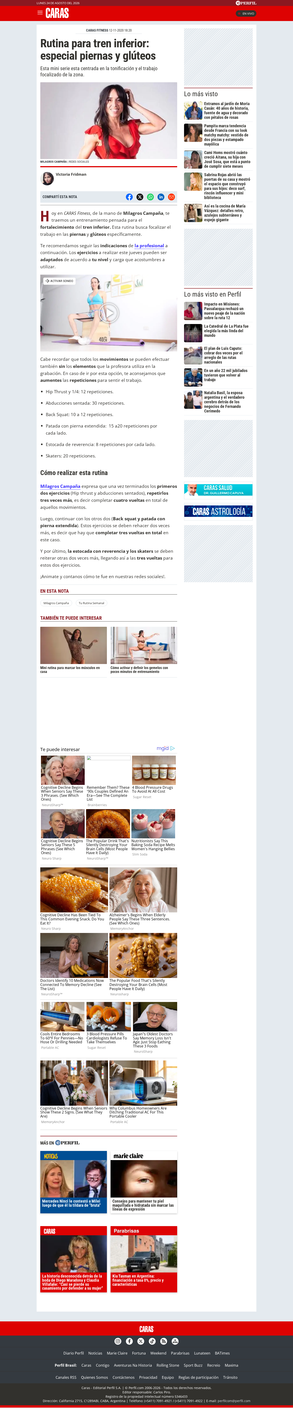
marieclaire (144, 1156)
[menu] (40, 13)
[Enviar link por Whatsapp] (150, 197)
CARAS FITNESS (97, 30)
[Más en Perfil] (67, 1143)
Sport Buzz (193, 1365)
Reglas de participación (199, 1377)
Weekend (158, 1353)
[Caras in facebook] (129, 1341)
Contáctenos (124, 1377)
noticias (73, 1156)
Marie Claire (117, 1353)
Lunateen (202, 1353)
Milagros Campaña (56, 603)
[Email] (171, 197)
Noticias (95, 1353)
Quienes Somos (94, 1377)
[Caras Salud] (218, 494)
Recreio (213, 1365)
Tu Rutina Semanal (91, 603)
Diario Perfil (73, 1353)
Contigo (102, 1365)
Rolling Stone (168, 1365)
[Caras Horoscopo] (218, 515)
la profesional (149, 245)
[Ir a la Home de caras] (57, 16)
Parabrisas (180, 1353)
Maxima (231, 1365)
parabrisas (144, 1231)
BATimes (222, 1353)
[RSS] (163, 1341)
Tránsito (230, 1377)
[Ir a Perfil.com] (246, 3)
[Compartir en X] (139, 197)
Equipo (168, 1377)
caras (73, 1231)
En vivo (248, 13)
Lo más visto (201, 94)
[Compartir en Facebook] (129, 197)
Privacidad (148, 1377)
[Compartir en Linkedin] (160, 197)
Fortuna (139, 1353)
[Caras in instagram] (117, 1341)
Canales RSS (66, 1377)
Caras (86, 1365)
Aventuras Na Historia (133, 1365)
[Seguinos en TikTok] (152, 1341)
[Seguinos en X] (140, 1341)
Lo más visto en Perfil (212, 294)
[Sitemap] (175, 1341)
